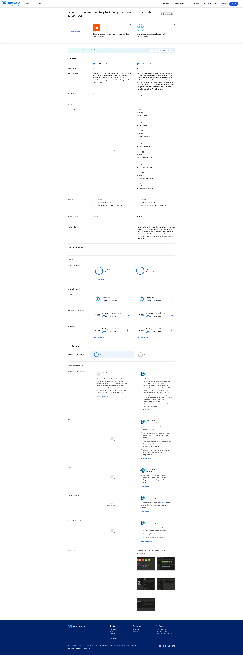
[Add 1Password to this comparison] (128, 299)
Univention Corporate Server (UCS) (152, 34)
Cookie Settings (131, 645)
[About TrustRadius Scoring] (94, 64)
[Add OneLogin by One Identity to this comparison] (128, 315)
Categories (166, 4)
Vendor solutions (180, 4)
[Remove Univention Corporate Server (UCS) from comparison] (174, 24)
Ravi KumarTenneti (150, 372)
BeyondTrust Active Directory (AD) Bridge (111, 34)
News (111, 636)
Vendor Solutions (161, 629)
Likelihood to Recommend (76, 354)
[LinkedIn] (173, 646)
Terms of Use (72, 645)
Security (80, 645)
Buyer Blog (136, 631)
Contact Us (113, 638)
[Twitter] (168, 646)
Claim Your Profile (161, 631)
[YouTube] (159, 646)
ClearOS (162, 503)
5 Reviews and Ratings (98, 36)
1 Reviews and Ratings (142, 36)
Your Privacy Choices (101, 645)
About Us (113, 629)
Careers (112, 634)
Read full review (101, 396)
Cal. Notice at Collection (117, 645)
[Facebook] (164, 646)
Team (112, 631)
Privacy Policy (89, 645)
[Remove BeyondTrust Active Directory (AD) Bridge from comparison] (130, 24)
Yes (152, 50)
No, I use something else (164, 50)
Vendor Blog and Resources (164, 634)
